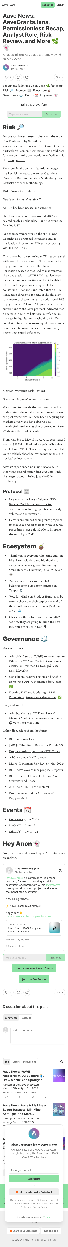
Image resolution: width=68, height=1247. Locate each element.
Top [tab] (7, 1061)
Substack (17, 1239)
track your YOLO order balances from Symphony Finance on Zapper (33, 586)
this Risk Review (41, 399)
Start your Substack (25, 1230)
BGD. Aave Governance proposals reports (36, 770)
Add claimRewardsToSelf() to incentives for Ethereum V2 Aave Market (37, 658)
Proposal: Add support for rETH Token (34, 751)
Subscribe (47, 4)
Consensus (16, 819)
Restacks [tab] (26, 1017)
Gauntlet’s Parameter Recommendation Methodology (30, 176)
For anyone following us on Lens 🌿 (26, 86)
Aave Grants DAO (20, 65)
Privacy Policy (40, 1207)
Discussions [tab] (29, 1061)
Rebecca (22, 570)
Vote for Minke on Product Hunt (30, 596)
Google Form (16, 160)
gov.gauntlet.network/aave (19, 146)
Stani (12, 570)
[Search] (61, 1061)
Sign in (61, 4)
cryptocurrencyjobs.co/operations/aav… (30, 916)
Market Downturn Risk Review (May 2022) (36, 763)
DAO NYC (16, 825)
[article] (34, 1084)
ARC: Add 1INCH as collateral (29, 787)
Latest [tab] (16, 1061)
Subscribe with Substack (36, 1192)
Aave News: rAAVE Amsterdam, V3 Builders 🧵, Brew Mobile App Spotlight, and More (23, 1076)
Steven (58, 570)
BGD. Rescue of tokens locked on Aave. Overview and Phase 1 (34, 778)
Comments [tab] (11, 1017)
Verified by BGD (35, 666)
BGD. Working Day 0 (22, 739)
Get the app (51, 1230)
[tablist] (18, 1017)
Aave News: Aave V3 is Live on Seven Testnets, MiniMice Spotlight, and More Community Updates (25, 1110)
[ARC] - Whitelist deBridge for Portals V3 (36, 745)
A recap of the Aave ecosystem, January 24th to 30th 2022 (21, 1120)
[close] (58, 1129)
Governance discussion (46, 681)
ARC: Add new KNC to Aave (27, 757)
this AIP (37, 199)
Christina (35, 570)
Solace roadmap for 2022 (44, 617)
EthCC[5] (15, 831)
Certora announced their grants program (35, 520)
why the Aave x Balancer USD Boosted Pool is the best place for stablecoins (32, 504)
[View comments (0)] (18, 77)
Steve (46, 570)
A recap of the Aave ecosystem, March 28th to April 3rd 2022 (21, 1086)
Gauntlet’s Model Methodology (23, 183)
